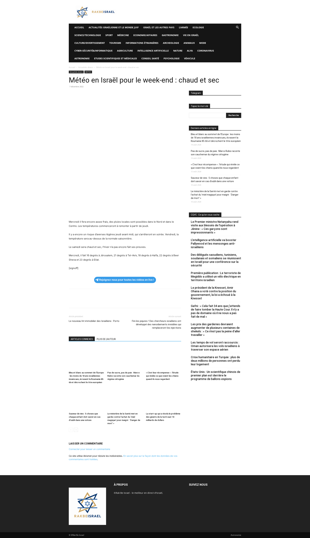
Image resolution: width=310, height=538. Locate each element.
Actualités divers (85, 67)
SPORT (109, 35)
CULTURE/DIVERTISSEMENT (89, 42)
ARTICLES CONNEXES (82, 339)
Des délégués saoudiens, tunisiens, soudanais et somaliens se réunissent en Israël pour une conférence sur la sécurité (216, 260)
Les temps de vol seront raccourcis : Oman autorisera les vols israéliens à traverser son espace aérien (215, 346)
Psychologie (172, 58)
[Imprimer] (101, 94)
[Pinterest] (87, 94)
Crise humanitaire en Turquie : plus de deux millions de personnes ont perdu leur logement (215, 360)
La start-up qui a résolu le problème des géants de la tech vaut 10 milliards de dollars (163, 416)
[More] (116, 94)
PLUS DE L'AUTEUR (106, 339)
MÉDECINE (123, 35)
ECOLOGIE (198, 27)
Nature (177, 50)
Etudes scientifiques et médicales (115, 58)
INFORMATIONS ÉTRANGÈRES (142, 42)
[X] (79, 94)
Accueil (72, 67)
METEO (88, 72)
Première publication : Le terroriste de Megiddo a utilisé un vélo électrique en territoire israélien (216, 276)
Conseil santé (150, 58)
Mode (202, 42)
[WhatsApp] (94, 94)
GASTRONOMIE (170, 35)
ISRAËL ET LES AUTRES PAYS (158, 27)
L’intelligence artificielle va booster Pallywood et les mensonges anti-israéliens (213, 243)
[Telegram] (109, 94)
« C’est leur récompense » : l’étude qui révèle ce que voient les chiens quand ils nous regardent (162, 375)
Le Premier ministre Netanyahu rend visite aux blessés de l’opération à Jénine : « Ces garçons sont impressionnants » (214, 227)
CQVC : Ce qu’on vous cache (205, 214)
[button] (237, 27)
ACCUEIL (79, 27)
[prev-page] (71, 430)
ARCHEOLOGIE (171, 42)
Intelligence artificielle (153, 50)
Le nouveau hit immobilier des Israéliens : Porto (94, 321)
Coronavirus (205, 50)
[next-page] (76, 430)
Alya (190, 50)
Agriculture (125, 50)
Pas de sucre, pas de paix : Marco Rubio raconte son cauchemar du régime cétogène (123, 375)
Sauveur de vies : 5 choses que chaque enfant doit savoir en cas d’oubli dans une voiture (84, 416)
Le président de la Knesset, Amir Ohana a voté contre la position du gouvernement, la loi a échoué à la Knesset (213, 293)
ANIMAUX (189, 42)
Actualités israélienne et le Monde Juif (114, 27)
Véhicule (189, 58)
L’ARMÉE (183, 27)
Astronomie (82, 58)
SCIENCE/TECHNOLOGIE (87, 35)
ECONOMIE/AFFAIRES (145, 35)
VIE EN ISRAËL (191, 35)
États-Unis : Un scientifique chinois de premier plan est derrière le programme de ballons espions (215, 375)
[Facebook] (72, 94)
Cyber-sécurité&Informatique (93, 50)
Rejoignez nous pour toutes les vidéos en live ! (126, 279)
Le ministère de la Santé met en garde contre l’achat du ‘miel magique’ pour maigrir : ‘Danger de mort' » (214, 194)
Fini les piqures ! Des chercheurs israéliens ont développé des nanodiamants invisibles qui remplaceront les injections (156, 324)
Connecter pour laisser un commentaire (89, 449)
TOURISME (115, 42)
